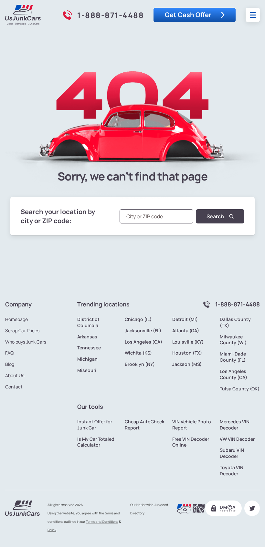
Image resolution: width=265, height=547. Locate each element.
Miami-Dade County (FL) (233, 357)
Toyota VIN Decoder (231, 471)
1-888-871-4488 (110, 15)
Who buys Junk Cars (25, 342)
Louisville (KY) (188, 342)
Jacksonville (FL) (143, 331)
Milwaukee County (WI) (233, 340)
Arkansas (87, 337)
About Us (14, 375)
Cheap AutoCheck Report (144, 425)
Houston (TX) (187, 353)
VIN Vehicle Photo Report (191, 425)
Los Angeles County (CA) (233, 374)
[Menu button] (253, 15)
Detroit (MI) (185, 319)
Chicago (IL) (138, 319)
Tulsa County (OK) (240, 389)
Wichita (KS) (138, 353)
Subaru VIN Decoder (232, 453)
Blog (9, 364)
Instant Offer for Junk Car (94, 425)
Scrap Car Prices (22, 331)
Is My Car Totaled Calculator (95, 442)
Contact (14, 387)
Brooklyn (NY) (140, 364)
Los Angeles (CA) (143, 342)
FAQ (9, 353)
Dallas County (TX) (235, 322)
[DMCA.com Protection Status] (223, 508)
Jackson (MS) (187, 364)
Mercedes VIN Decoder (234, 425)
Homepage (16, 319)
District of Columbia (88, 322)
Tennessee (89, 348)
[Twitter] (252, 508)
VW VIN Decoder (237, 439)
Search (215, 216)
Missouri (86, 370)
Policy (52, 530)
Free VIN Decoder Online (190, 442)
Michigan (87, 359)
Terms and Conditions (102, 521)
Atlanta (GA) (185, 331)
